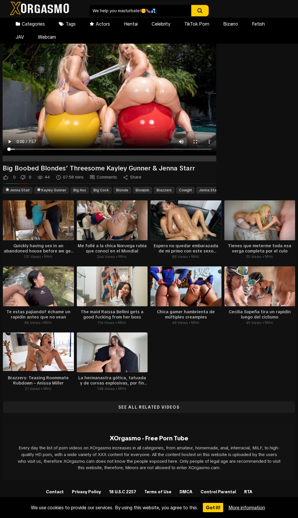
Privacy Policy (86, 491)
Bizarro (230, 23)
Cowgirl (185, 190)
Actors (103, 23)
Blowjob (142, 190)
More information (246, 507)
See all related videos (149, 407)
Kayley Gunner (53, 190)
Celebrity (161, 23)
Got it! (213, 507)
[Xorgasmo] (39, 9)
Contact (55, 491)
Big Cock (101, 190)
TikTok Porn (196, 23)
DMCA (186, 491)
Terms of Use (157, 491)
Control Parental (218, 491)
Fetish (258, 23)
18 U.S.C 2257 (122, 491)
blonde (122, 190)
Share (135, 177)
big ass (79, 190)
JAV (20, 37)
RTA (248, 491)
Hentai (131, 23)
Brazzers (164, 190)
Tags (71, 23)
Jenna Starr (20, 190)
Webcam (47, 37)
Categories (33, 23)
